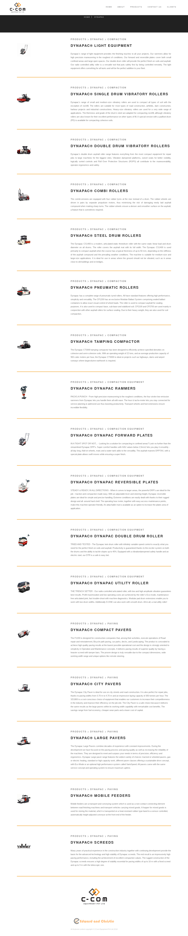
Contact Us (155, 7)
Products (136, 7)
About (121, 7)
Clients (171, 7)
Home (109, 7)
